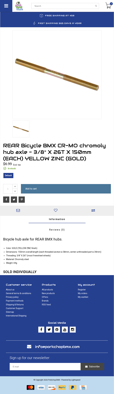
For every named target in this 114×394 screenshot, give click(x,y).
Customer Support (14, 308)
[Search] (96, 6)
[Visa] (41, 387)
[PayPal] (62, 387)
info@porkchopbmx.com (57, 346)
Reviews (57, 229)
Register (82, 289)
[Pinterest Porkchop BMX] (57, 330)
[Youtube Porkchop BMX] (65, 330)
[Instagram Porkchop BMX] (73, 330)
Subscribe (94, 366)
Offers (45, 297)
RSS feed (46, 304)
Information (57, 219)
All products (47, 289)
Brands (45, 301)
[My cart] (108, 6)
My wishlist (83, 297)
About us (10, 289)
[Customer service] (19, 211)
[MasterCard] (30, 387)
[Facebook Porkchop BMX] (41, 330)
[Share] (6, 199)
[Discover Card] (51, 387)
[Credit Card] (83, 387)
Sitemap (10, 312)
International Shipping (16, 315)
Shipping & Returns (15, 304)
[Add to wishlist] (56, 211)
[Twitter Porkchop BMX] (49, 330)
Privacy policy (12, 297)
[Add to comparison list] (94, 211)
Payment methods (14, 301)
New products (48, 293)
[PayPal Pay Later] (72, 387)
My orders (82, 293)
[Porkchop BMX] (21, 5)
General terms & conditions (18, 293)
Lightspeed (75, 380)
